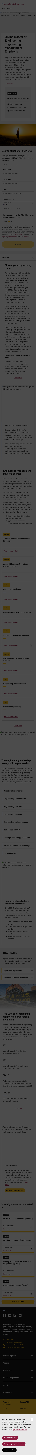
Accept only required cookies (14, 1444)
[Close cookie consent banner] (31, 1419)
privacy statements (20, 1430)
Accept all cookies (10, 1437)
